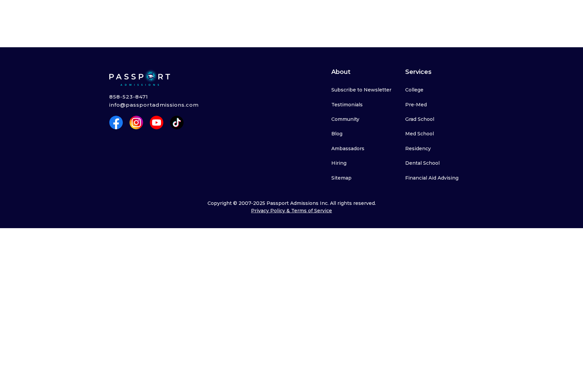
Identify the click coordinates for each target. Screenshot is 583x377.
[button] (142, 13)
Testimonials (347, 105)
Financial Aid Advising (432, 178)
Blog (336, 134)
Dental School (422, 163)
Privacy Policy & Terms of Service (291, 211)
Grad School (419, 119)
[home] (92, 13)
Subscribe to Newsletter (361, 90)
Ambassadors (347, 148)
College (414, 90)
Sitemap (341, 178)
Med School (419, 134)
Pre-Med (416, 105)
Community (345, 119)
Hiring (338, 163)
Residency (418, 148)
